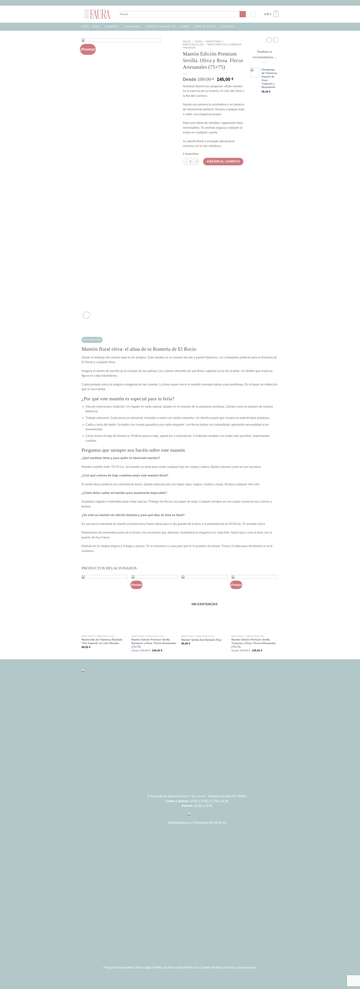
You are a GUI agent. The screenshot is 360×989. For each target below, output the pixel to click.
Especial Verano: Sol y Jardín (167, 26)
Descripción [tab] (92, 339)
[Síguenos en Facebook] (174, 3)
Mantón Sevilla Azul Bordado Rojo (201, 639)
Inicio (85, 26)
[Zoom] (86, 315)
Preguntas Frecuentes (118, 967)
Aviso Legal (143, 967)
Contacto (227, 26)
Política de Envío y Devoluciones (234, 967)
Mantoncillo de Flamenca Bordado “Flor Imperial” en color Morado (102, 641)
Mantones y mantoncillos (203, 43)
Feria (96, 26)
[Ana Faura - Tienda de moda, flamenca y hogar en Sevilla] (97, 14)
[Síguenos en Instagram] (178, 3)
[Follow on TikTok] (182, 3)
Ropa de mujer (205, 26)
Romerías (111, 26)
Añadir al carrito (223, 161)
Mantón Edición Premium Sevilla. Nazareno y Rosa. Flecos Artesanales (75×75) (153, 643)
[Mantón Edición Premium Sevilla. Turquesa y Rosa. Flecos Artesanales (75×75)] (254, 604)
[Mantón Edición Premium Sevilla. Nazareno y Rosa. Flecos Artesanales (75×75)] (154, 604)
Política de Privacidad (167, 967)
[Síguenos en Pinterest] (185, 3)
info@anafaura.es (179, 822)
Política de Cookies (197, 967)
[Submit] (243, 14)
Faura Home (132, 26)
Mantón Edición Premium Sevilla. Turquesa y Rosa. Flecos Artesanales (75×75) (253, 643)
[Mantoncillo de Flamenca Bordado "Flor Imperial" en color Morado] (105, 604)
